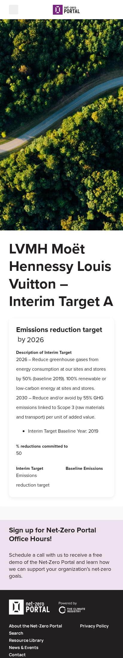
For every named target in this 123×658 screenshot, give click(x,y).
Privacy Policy (94, 626)
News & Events (24, 647)
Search (16, 633)
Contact (17, 654)
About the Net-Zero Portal (35, 626)
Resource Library (26, 640)
